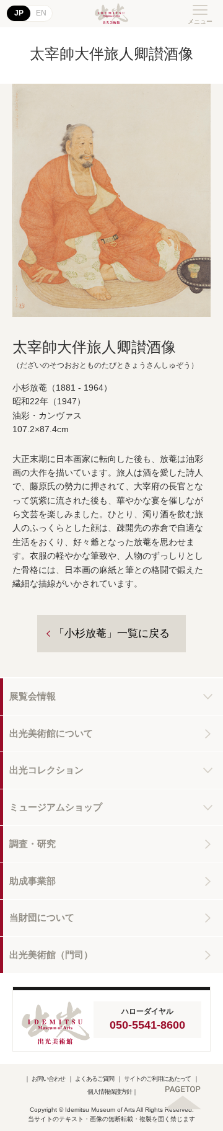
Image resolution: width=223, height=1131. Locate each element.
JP (19, 13)
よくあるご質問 (94, 1078)
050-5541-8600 (147, 1025)
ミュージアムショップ (55, 807)
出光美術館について (51, 733)
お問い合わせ (48, 1078)
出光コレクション (46, 770)
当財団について (41, 917)
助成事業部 (32, 881)
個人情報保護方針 (109, 1091)
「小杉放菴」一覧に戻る (112, 633)
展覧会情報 (32, 696)
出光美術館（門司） (51, 954)
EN (41, 13)
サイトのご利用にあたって (157, 1078)
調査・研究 (32, 843)
